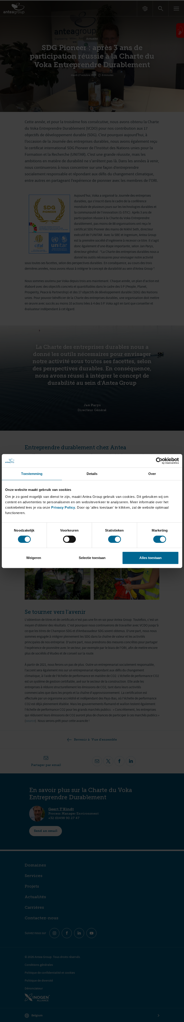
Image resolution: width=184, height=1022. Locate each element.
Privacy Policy (63, 507)
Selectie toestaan (92, 558)
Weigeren (33, 558)
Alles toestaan (150, 558)
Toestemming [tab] (31, 474)
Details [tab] (92, 474)
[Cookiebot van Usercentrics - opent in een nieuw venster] (159, 460)
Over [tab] (152, 474)
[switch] (69, 539)
